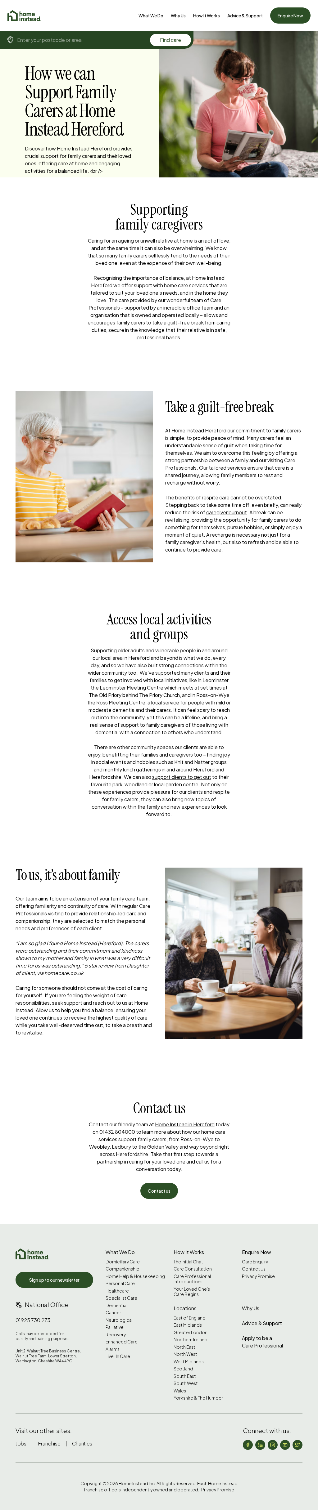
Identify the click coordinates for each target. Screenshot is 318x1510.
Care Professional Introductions (192, 1279)
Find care (170, 40)
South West (186, 1383)
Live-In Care (118, 1356)
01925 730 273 (33, 1320)
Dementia (116, 1305)
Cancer (113, 1312)
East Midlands (188, 1325)
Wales (180, 1390)
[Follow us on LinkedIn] (260, 1445)
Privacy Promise (258, 1276)
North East (184, 1347)
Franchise (49, 1443)
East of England (190, 1317)
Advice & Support (245, 15)
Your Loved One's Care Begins (192, 1291)
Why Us (178, 15)
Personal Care (120, 1283)
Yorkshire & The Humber (198, 1398)
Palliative (115, 1327)
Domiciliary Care (123, 1261)
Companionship (122, 1268)
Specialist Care (121, 1298)
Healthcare (117, 1290)
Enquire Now (290, 15)
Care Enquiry (255, 1261)
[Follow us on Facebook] (248, 1445)
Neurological (119, 1320)
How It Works (206, 15)
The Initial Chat (188, 1261)
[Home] (24, 15)
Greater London (190, 1332)
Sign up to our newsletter (54, 1280)
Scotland (183, 1368)
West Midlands (189, 1361)
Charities (82, 1443)
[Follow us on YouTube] (285, 1445)
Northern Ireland (190, 1339)
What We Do (151, 15)
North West (185, 1354)
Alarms (113, 1349)
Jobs (21, 1443)
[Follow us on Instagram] (273, 1445)
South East (185, 1376)
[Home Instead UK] (32, 1254)
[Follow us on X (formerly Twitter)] (297, 1445)
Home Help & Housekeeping (135, 1276)
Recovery (116, 1334)
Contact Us (254, 1268)
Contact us (159, 1191)
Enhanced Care (122, 1341)
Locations (185, 1308)
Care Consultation (193, 1268)
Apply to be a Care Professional (262, 1342)
